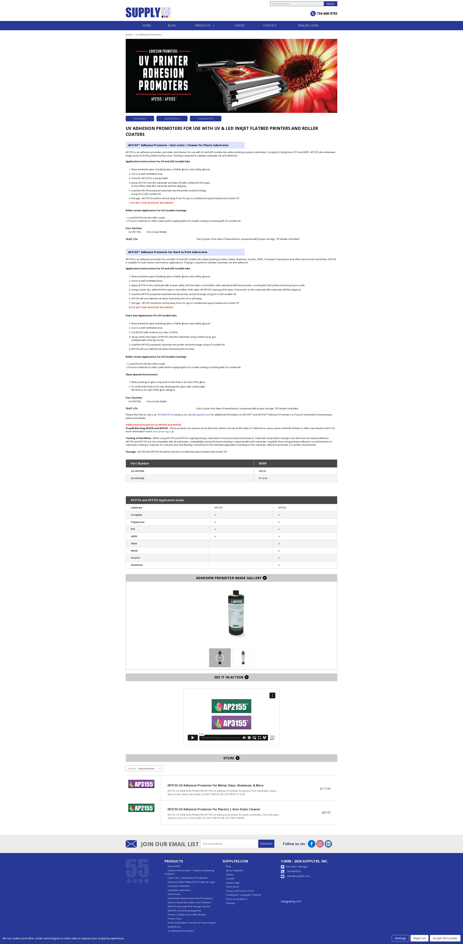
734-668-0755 (294, 871)
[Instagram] (320, 844)
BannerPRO (174, 866)
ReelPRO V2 (174, 926)
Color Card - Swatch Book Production (188, 877)
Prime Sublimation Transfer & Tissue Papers (192, 922)
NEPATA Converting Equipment (184, 910)
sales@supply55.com (198, 414)
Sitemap (230, 903)
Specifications (172, 118)
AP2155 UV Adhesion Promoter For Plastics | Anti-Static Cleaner (213, 809)
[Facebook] (311, 844)
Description (140, 118)
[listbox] (150, 768)
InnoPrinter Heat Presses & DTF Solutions (190, 898)
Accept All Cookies (445, 938)
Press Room (232, 886)
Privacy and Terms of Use (240, 890)
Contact (270, 25)
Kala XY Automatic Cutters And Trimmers (189, 902)
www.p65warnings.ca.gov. (164, 431)
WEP (298, 901)
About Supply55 (234, 870)
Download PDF (205, 118)
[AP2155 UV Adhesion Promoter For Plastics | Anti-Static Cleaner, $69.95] (141, 808)
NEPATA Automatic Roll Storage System (189, 906)
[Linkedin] (328, 844)
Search (330, 3)
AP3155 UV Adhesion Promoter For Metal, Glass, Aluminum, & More (215, 785)
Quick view (141, 789)
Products (203, 25)
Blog (172, 25)
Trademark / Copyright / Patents (243, 894)
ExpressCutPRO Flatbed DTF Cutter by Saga (191, 882)
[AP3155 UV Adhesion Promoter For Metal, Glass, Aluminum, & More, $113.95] (141, 784)
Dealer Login (308, 25)
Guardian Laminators (179, 890)
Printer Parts (174, 918)
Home (146, 25)
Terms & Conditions (236, 899)
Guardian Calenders (179, 886)
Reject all (419, 938)
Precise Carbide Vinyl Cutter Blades (187, 914)
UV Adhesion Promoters (181, 930)
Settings (400, 938)
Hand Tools (174, 894)
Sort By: (132, 768)
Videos (239, 25)
